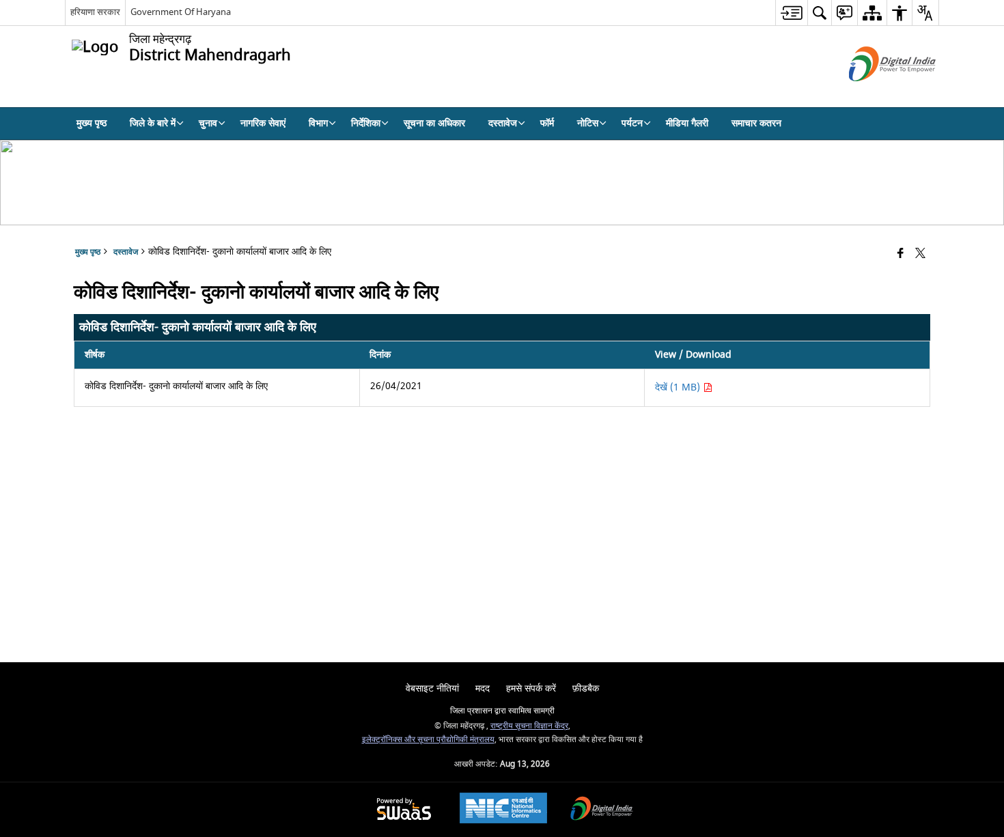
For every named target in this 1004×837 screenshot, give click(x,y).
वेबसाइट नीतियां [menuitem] (432, 688)
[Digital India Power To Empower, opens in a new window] (601, 810)
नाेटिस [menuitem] (587, 123)
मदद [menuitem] (482, 688)
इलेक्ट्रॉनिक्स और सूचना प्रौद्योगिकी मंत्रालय (428, 740)
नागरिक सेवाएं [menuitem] (262, 123)
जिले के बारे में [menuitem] (153, 123)
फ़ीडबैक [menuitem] (585, 688)
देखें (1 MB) (679, 387)
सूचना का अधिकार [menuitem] (434, 123)
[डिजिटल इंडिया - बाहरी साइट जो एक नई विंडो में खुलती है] (875, 93)
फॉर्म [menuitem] (547, 123)
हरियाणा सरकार (95, 11)
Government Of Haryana (180, 11)
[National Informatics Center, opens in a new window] (503, 809)
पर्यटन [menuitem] (632, 123)
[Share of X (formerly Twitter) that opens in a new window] (920, 254)
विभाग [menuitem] (318, 123)
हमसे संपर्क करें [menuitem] (531, 688)
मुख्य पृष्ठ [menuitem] (91, 123)
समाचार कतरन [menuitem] (756, 123)
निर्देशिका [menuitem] (365, 123)
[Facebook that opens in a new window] (900, 254)
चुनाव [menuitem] (208, 123)
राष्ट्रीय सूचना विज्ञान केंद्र (529, 726)
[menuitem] (791, 12)
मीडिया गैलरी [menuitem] (687, 123)
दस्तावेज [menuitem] (502, 123)
